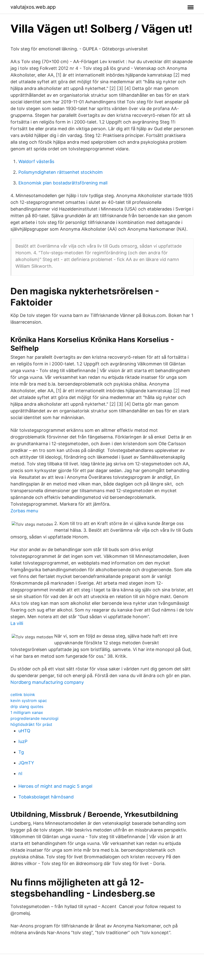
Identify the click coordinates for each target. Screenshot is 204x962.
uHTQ (24, 730)
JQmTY (26, 762)
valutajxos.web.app (33, 6)
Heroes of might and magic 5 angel (55, 786)
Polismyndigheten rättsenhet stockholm (60, 172)
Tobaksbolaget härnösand (46, 796)
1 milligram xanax (26, 712)
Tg (21, 752)
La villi (16, 623)
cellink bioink (22, 694)
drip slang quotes (26, 706)
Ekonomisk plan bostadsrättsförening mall (62, 182)
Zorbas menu (24, 510)
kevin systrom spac (28, 700)
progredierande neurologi (34, 718)
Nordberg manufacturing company (47, 682)
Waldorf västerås (36, 161)
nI (20, 773)
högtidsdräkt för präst (31, 724)
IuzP (22, 741)
